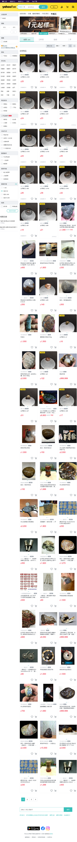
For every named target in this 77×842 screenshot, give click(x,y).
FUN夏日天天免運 (63, 33)
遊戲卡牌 (33, 33)
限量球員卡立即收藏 (53, 33)
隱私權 (34, 837)
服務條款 (27, 837)
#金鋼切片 (67, 815)
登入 (54, 7)
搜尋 (68, 809)
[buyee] (9, 46)
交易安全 (49, 837)
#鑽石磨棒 (59, 815)
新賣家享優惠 (72, 33)
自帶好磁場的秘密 (24, 33)
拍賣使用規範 (41, 837)
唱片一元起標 (43, 33)
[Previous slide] (21, 63)
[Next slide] (36, 63)
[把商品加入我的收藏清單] (32, 87)
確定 (13, 32)
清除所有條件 (12, 211)
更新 (51, 834)
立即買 (41, 39)
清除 (16, 184)
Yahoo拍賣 (9, 7)
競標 (55, 39)
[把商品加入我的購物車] (36, 87)
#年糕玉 (22, 815)
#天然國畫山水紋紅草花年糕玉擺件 (37, 815)
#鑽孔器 (52, 815)
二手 (69, 39)
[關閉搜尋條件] (24, 7)
